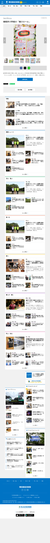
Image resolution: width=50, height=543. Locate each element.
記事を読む (25, 79)
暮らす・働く (28, 6)
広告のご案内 (37, 497)
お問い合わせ (29, 497)
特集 (41, 6)
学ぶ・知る (35, 6)
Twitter (40, 2)
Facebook (37, 2)
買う (21, 6)
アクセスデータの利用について (18, 497)
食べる (9, 6)
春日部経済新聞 (12, 2)
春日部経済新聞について (17, 495)
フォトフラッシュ (7, 18)
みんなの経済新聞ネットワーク (25, 507)
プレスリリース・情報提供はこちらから (31, 495)
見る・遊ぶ (15, 6)
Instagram (43, 2)
